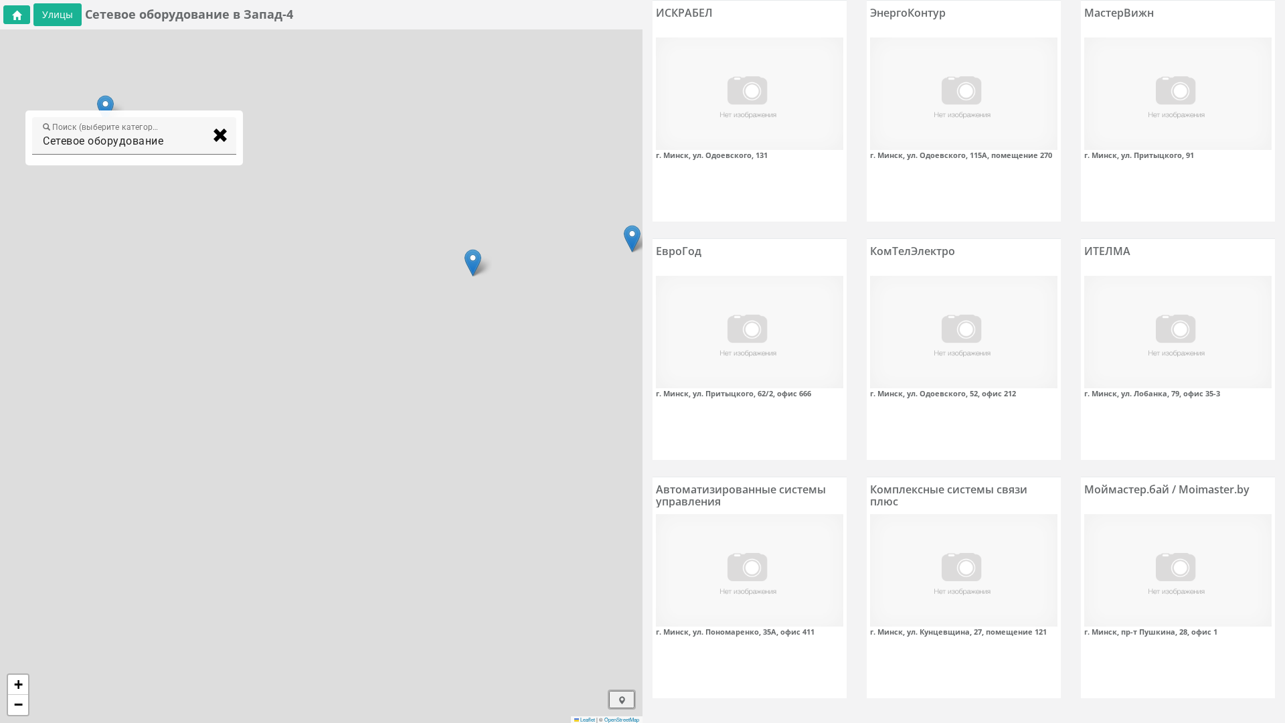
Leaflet (587, 719)
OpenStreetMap (621, 719)
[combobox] (122, 141)
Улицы (57, 14)
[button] (632, 238)
